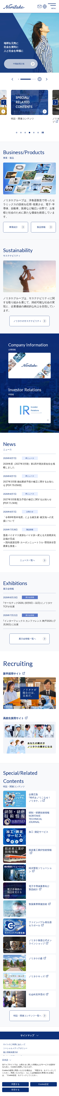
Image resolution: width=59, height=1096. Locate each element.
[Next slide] (46, 79)
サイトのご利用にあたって (14, 1044)
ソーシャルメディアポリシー (15, 1048)
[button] (6, 1060)
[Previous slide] (12, 79)
